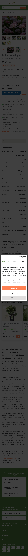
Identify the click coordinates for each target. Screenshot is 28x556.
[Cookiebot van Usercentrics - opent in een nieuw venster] (19, 257)
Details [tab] (14, 261)
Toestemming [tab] (5, 261)
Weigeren (14, 297)
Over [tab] (23, 261)
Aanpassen (13, 293)
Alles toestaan (14, 288)
